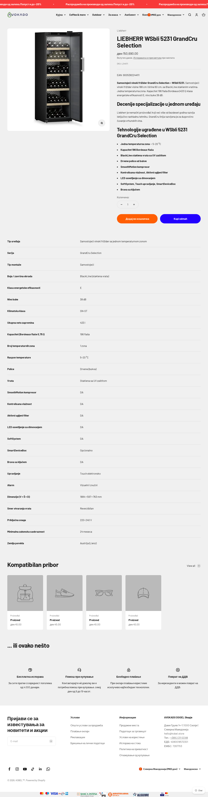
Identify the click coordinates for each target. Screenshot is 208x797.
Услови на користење (132, 737)
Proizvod (15, 619)
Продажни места (129, 725)
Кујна (59, 14)
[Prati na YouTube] (25, 769)
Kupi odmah (180, 218)
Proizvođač (15, 615)
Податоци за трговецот (132, 731)
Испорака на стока (130, 743)
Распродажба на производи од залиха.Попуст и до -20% (89, 4)
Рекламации (78, 737)
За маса (113, 14)
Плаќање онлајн (80, 731)
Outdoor (97, 14)
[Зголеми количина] (134, 204)
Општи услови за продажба (87, 725)
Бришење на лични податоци (88, 743)
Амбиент (130, 14)
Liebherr (121, 30)
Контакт (147, 14)
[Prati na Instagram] (17, 769)
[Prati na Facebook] (9, 769)
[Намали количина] (121, 204)
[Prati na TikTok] (33, 769)
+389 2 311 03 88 (179, 737)
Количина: (123, 197)
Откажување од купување (134, 755)
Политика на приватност (133, 749)
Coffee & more (77, 14)
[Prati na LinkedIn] (40, 769)
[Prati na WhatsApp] (48, 769)
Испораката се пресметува (147, 57)
